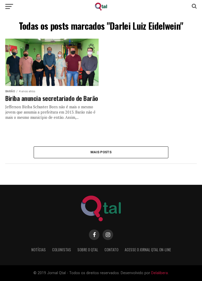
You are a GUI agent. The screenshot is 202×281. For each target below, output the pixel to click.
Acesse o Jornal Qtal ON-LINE (148, 249)
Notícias (38, 249)
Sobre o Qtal (87, 249)
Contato (111, 249)
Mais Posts (101, 152)
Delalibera (159, 273)
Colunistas (61, 249)
